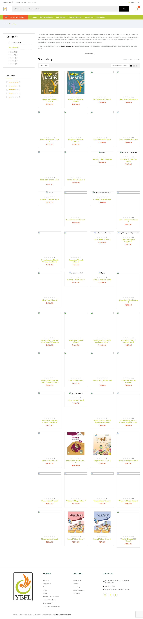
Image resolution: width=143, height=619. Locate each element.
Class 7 (14, 58)
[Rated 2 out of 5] (14, 93)
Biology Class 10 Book (102, 159)
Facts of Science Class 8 (49, 140)
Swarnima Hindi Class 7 (102, 381)
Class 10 (14, 52)
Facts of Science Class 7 (49, 181)
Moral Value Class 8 (49, 539)
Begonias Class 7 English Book (128, 341)
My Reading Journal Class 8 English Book (50, 341)
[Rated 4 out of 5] (14, 86)
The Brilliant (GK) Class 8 (128, 540)
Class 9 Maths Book (102, 240)
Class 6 (14, 55)
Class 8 (14, 61)
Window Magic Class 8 (128, 461)
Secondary (14, 47)
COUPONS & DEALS (20, 2)
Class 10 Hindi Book (76, 280)
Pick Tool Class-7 (75, 380)
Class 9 (13, 64)
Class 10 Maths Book (102, 199)
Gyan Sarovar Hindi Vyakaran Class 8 (49, 261)
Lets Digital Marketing (63, 615)
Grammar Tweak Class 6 (128, 381)
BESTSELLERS (32, 2)
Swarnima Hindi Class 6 (75, 462)
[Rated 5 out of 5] (14, 82)
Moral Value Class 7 (76, 539)
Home (5, 24)
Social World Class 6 (76, 180)
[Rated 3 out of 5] (14, 89)
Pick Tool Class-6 (49, 461)
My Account (135, 2)
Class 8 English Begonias (128, 240)
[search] (124, 9)
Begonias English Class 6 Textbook (49, 421)
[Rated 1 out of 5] (14, 97)
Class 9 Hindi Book (76, 400)
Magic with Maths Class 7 (76, 100)
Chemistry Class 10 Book (128, 160)
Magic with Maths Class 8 (49, 100)
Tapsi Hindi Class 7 (49, 501)
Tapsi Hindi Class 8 (102, 461)
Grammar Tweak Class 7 (75, 341)
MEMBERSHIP (7, 2)
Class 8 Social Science (128, 99)
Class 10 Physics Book (49, 199)
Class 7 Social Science (128, 139)
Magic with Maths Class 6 (76, 140)
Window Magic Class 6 (128, 501)
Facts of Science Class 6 (128, 221)
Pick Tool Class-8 (49, 300)
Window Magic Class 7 (76, 501)
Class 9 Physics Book (102, 280)
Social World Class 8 (102, 99)
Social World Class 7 (102, 139)
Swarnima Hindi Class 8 (128, 301)
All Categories (16, 42)
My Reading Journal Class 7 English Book (50, 381)
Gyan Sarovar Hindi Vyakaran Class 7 (102, 341)
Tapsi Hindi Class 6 (102, 501)
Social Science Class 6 (75, 220)
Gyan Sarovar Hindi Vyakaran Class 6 (102, 421)
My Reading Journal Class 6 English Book (128, 421)
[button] (136, 9)
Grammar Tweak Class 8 (75, 261)
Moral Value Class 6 (102, 539)
